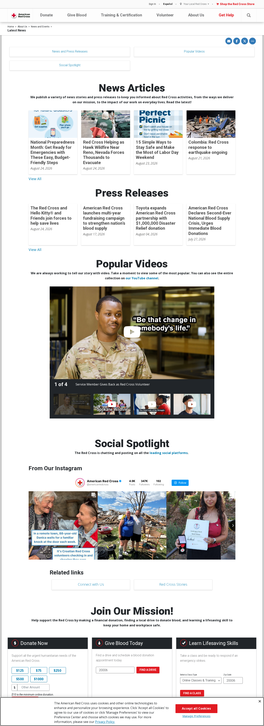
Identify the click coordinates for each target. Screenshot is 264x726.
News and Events (40, 26)
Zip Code (227, 675)
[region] (132, 711)
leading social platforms (169, 453)
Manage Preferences (196, 716)
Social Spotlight (69, 65)
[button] (248, 15)
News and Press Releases (70, 51)
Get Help (226, 15)
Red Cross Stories (173, 584)
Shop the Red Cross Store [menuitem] (237, 4)
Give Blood (77, 15)
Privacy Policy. (105, 722)
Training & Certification (121, 15)
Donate (46, 15)
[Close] (259, 701)
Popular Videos (194, 51)
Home (11, 26)
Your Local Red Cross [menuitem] (195, 4)
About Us (196, 15)
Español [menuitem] (168, 4)
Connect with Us (91, 584)
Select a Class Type (188, 675)
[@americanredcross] (80, 483)
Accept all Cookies (196, 708)
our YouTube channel (142, 278)
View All (35, 178)
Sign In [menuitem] (152, 4)
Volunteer (165, 15)
